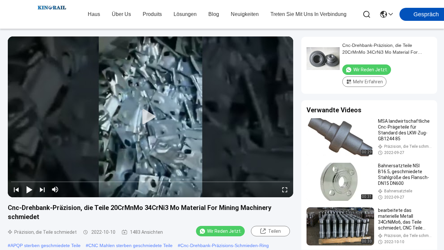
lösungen (185, 14)
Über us (121, 14)
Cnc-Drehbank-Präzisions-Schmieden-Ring (224, 245)
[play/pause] (29, 189)
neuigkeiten (245, 14)
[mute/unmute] (55, 189)
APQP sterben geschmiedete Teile (45, 245)
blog (213, 14)
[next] (42, 189)
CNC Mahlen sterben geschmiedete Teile (130, 245)
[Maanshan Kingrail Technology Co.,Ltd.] (52, 14)
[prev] (16, 189)
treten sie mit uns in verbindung (308, 14)
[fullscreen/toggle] (284, 189)
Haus (94, 14)
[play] (150, 117)
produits (152, 14)
